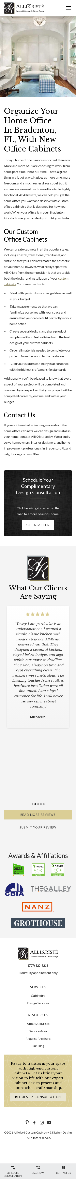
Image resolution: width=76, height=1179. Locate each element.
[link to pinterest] (27, 1122)
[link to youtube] (49, 1122)
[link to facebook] (34, 1122)
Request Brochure (38, 1038)
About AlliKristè (38, 1023)
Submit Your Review (38, 827)
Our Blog (38, 1046)
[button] (66, 8)
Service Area (38, 1031)
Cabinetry (38, 995)
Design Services (38, 1003)
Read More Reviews (38, 814)
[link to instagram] (41, 1122)
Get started (38, 524)
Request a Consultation (38, 1097)
